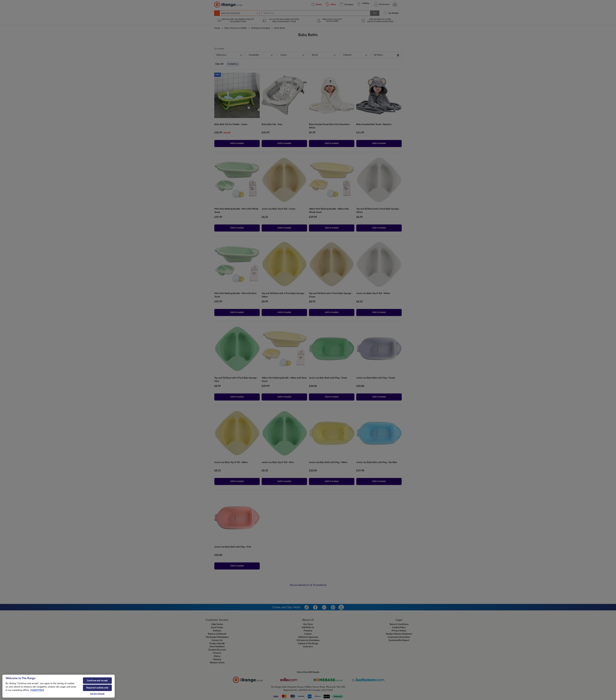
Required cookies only (97, 688)
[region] (58, 686)
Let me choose (97, 694)
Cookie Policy (37, 690)
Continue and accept (97, 680)
